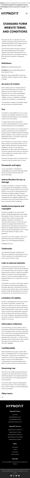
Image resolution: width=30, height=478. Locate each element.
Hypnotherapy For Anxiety (15, 432)
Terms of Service (15, 454)
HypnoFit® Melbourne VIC (15, 417)
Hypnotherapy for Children (15, 439)
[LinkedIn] (19, 475)
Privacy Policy (15, 452)
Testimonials (15, 447)
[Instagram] (13, 475)
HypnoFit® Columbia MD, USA (15, 422)
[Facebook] (11, 475)
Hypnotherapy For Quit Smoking (15, 437)
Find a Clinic (15, 414)
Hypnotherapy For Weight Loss (15, 429)
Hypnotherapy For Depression (15, 434)
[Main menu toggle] (26, 13)
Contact (15, 449)
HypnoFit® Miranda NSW (15, 419)
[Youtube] (16, 475)
